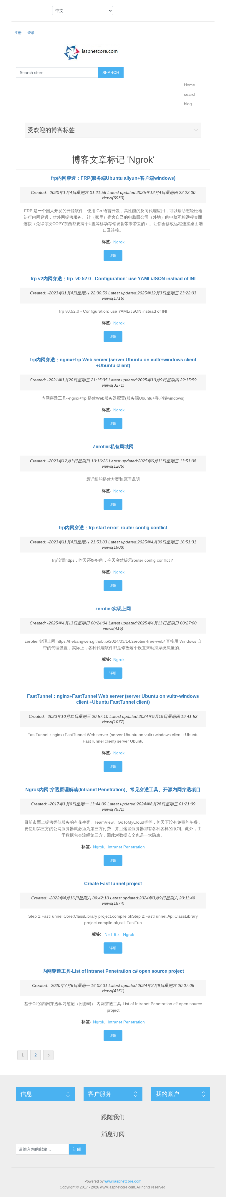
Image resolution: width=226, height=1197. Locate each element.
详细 (113, 255)
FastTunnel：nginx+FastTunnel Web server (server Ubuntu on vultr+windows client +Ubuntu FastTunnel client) (113, 699)
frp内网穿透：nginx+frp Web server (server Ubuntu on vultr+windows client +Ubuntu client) (113, 362)
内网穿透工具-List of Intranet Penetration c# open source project (113, 971)
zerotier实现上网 (113, 608)
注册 (17, 33)
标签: (107, 241)
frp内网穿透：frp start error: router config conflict (113, 527)
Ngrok (118, 242)
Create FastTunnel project (113, 883)
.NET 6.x (111, 934)
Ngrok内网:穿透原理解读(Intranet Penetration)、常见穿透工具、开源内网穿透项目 (113, 789)
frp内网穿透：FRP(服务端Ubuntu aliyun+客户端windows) (113, 178)
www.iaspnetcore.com (123, 1181)
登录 (30, 33)
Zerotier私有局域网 (113, 446)
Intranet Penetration (126, 847)
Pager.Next (48, 1055)
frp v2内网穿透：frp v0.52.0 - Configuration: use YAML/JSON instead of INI (113, 278)
